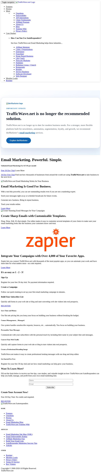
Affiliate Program (22, 22)
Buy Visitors (11, 464)
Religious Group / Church (26, 65)
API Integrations (22, 18)
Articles (9, 445)
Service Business (22, 72)
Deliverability (21, 15)
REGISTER (6, 306)
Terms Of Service (13, 462)
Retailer (19, 69)
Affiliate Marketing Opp (15, 439)
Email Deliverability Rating (16, 436)
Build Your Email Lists (15, 441)
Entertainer (20, 52)
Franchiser (20, 54)
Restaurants (20, 67)
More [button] (8, 11)
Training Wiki (21, 29)
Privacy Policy (21, 31)
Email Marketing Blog (14, 422)
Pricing (8, 9)
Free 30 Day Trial (8, 170)
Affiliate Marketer (23, 47)
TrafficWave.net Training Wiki (18, 424)
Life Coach (20, 58)
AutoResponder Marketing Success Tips (21, 443)
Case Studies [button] (11, 33)
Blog (18, 27)
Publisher (19, 63)
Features (9, 7)
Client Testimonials (23, 20)
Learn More (20, 170)
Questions (20, 13)
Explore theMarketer (18, 140)
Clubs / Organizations (24, 49)
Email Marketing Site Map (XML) (19, 434)
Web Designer (21, 76)
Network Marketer (23, 60)
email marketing (27, 132)
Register (9, 80)
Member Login (12, 78)
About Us (19, 24)
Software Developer (23, 74)
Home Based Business (24, 56)
